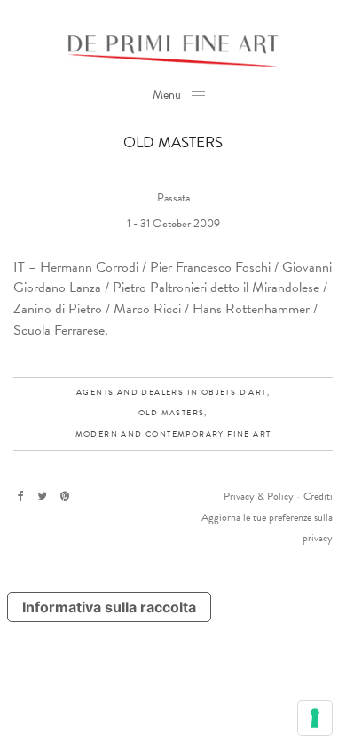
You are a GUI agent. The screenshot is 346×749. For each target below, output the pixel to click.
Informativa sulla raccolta (109, 607)
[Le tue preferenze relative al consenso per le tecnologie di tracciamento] (315, 718)
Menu (167, 94)
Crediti (318, 496)
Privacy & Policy (259, 496)
